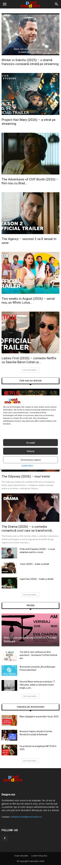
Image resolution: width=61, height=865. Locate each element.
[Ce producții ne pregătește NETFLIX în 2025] (9, 754)
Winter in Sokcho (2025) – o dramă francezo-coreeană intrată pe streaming (30, 62)
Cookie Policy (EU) (39, 855)
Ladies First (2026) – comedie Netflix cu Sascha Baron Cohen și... (29, 360)
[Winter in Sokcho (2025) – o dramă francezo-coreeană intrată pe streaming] (30, 54)
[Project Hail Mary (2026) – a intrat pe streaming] (30, 114)
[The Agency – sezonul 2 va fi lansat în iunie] (30, 233)
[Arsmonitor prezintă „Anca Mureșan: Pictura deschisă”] (9, 675)
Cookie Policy (27, 465)
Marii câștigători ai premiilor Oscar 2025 (39, 716)
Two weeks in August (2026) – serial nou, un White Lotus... (28, 300)
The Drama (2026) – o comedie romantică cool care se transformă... (28, 528)
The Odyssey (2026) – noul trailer (26, 476)
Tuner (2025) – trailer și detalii (34, 564)
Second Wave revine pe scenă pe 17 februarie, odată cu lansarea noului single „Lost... (37, 684)
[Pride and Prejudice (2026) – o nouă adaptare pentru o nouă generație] (9, 557)
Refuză (30, 451)
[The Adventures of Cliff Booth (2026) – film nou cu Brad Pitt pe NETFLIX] (30, 173)
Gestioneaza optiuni (30, 459)
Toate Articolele (21, 855)
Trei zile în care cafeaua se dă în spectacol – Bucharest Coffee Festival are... (38, 655)
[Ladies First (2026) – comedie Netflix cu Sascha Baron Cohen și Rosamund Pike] (30, 352)
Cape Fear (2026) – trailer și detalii (36, 579)
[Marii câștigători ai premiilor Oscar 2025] (9, 725)
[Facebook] (5, 838)
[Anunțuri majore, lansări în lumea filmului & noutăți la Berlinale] (9, 740)
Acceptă (30, 442)
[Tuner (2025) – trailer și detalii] (9, 572)
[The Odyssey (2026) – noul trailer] (30, 471)
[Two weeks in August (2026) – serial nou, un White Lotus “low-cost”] (30, 293)
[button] (56, 4)
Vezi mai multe (29, 370)
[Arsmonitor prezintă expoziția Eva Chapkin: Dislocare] (30, 644)
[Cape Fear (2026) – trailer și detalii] (9, 587)
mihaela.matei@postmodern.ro (26, 816)
